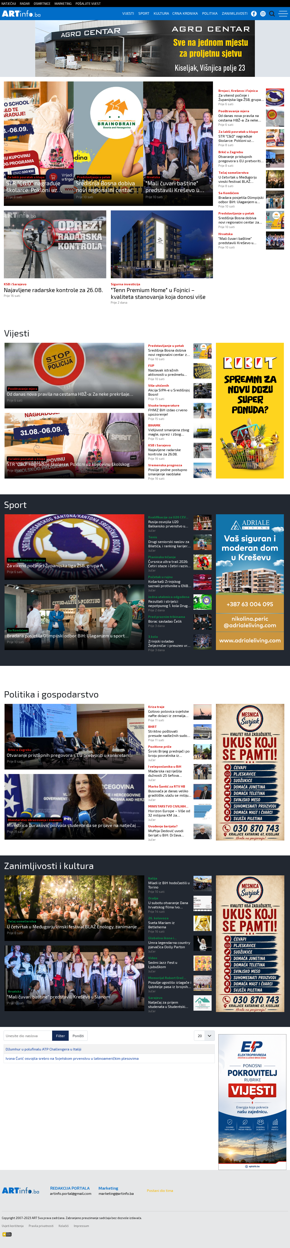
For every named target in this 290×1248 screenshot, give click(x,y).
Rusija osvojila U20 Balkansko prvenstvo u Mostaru (166, 523)
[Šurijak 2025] (250, 771)
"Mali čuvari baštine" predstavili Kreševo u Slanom (172, 186)
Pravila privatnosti (41, 1226)
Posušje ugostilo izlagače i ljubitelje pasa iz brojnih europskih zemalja (169, 984)
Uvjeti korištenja (13, 1226)
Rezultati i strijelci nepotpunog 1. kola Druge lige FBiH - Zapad (169, 603)
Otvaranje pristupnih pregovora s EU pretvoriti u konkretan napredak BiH (240, 158)
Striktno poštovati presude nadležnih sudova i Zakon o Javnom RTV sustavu (169, 733)
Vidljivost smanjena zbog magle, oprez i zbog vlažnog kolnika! (168, 432)
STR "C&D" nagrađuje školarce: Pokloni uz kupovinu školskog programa (33, 186)
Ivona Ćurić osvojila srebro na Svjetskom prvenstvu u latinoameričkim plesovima (72, 1058)
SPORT (143, 13)
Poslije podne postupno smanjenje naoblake (167, 471)
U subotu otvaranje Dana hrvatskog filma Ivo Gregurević (168, 904)
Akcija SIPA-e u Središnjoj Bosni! (169, 392)
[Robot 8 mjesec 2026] (250, 410)
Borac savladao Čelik (165, 621)
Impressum (81, 1226)
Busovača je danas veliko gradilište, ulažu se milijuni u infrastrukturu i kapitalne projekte (169, 793)
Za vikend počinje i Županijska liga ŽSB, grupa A (239, 97)
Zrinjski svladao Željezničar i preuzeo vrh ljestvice (168, 643)
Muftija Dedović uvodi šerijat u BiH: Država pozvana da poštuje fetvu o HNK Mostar (168, 833)
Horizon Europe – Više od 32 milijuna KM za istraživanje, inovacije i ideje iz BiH (169, 813)
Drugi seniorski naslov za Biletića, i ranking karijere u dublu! (169, 543)
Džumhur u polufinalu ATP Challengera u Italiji (43, 1049)
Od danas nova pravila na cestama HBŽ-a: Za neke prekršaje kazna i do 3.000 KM (239, 117)
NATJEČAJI (9, 3)
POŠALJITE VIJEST (88, 3)
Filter (60, 1036)
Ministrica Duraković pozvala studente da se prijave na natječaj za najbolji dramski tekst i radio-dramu (74, 825)
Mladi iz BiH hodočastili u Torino (169, 885)
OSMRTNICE (42, 3)
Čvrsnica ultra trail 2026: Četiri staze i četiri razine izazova (169, 563)
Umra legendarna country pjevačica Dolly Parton (169, 944)
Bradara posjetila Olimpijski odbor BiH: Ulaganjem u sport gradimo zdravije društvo (240, 199)
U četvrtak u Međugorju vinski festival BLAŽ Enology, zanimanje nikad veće (238, 179)
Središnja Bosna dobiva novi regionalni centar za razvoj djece (107, 186)
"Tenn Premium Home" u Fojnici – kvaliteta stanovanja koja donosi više (158, 293)
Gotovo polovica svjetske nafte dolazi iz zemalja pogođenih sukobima (168, 713)
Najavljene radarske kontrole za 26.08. (53, 289)
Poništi (78, 1036)
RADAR (25, 3)
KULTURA (161, 13)
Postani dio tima (160, 1190)
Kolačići (64, 1226)
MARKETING (63, 3)
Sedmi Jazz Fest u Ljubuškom (162, 964)
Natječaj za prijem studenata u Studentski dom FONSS (166, 1004)
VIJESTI (128, 13)
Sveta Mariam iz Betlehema (161, 924)
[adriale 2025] (250, 581)
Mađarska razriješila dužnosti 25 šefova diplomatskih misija (165, 773)
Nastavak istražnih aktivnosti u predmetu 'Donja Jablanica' (166, 372)
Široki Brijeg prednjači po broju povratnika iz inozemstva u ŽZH (169, 753)
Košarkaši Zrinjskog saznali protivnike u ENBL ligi (169, 583)
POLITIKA (210, 13)
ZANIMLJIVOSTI (235, 13)
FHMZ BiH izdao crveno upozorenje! (167, 412)
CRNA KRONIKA (185, 13)
